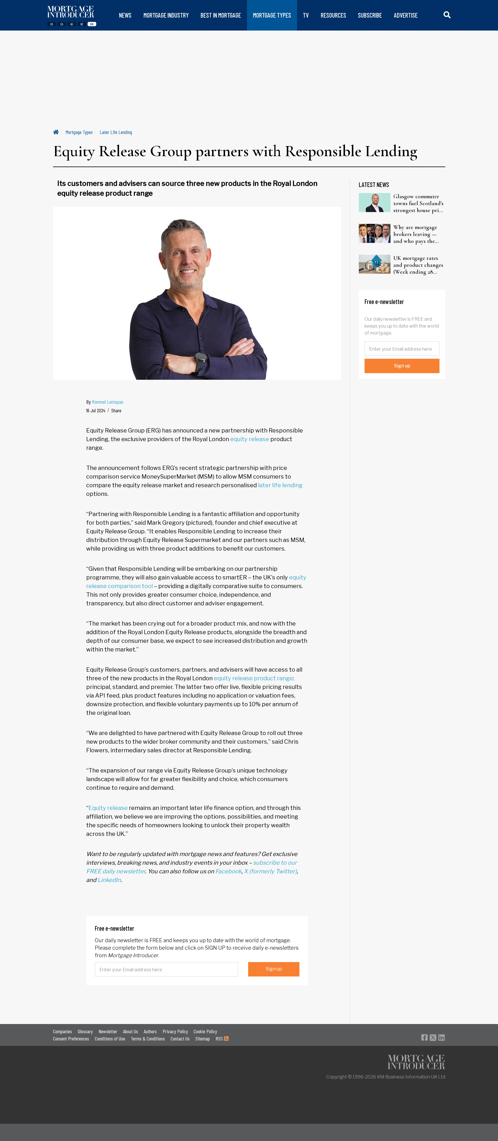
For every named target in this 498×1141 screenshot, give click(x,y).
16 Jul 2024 (95, 410)
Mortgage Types (79, 132)
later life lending (280, 485)
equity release (249, 439)
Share (116, 410)
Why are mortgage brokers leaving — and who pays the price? (415, 234)
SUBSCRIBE (370, 15)
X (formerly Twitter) (270, 871)
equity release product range (253, 678)
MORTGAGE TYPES (272, 15)
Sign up (274, 969)
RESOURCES (333, 15)
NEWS (125, 15)
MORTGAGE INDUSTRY (166, 15)
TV (306, 15)
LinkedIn (109, 879)
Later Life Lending (116, 132)
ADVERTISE (406, 15)
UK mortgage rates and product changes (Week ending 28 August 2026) (418, 265)
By (104, 401)
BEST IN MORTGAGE (221, 15)
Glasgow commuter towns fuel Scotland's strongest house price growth (418, 203)
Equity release (108, 807)
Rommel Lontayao (107, 401)
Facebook (228, 871)
